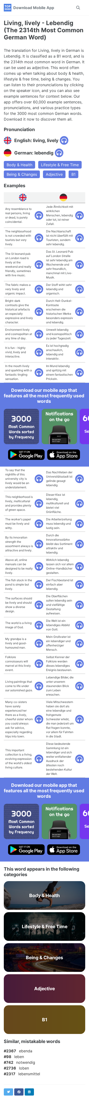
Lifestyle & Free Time (60, 164)
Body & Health (19, 164)
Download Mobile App (33, 7)
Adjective (54, 174)
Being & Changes (22, 174)
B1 (73, 174)
